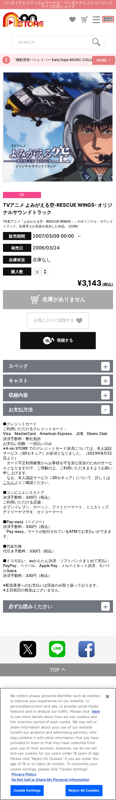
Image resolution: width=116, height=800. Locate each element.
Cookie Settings (27, 790)
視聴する (65, 340)
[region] (58, 744)
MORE (102, 60)
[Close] (107, 696)
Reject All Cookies (84, 790)
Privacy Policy (24, 774)
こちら (8, 482)
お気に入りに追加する (54, 320)
